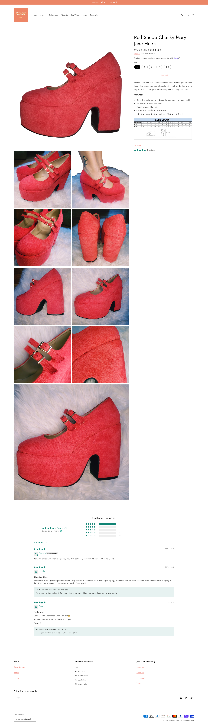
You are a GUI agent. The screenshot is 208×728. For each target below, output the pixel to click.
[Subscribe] (54, 697)
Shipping (137, 54)
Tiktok (139, 683)
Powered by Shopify (188, 721)
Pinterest (140, 672)
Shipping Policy (81, 684)
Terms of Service (81, 675)
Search (78, 667)
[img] (40, 549)
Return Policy (80, 671)
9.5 (167, 67)
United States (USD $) (23, 719)
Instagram (140, 667)
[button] (182, 15)
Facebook (140, 677)
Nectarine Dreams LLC (175, 721)
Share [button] (139, 145)
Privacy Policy (80, 680)
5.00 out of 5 (61, 528)
